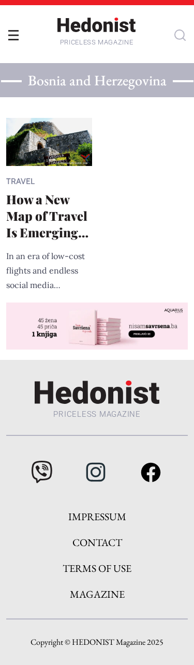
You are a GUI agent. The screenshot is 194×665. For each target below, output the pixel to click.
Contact (97, 542)
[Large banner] (97, 326)
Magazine (97, 594)
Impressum (97, 516)
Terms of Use (97, 568)
